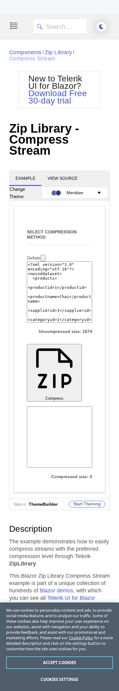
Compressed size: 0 (71, 476)
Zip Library (58, 52)
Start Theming (87, 503)
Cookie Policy (81, 637)
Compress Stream (32, 58)
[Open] (43, 258)
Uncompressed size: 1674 (65, 331)
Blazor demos (56, 590)
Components (25, 52)
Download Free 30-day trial (57, 97)
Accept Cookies (59, 662)
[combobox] (36, 257)
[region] (59, 646)
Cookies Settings (59, 679)
